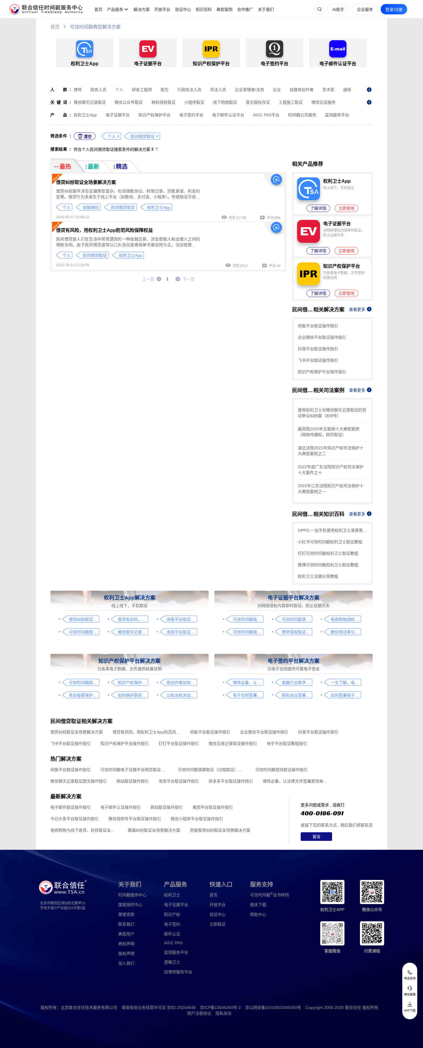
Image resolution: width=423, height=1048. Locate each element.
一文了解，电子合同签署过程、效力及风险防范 (346, 682)
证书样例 (269, 894)
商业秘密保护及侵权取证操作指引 (84, 695)
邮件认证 (172, 934)
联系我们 (126, 924)
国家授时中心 (130, 904)
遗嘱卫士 (172, 962)
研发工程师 (142, 89)
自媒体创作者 (301, 89)
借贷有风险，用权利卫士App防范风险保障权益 (104, 230)
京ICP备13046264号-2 (220, 1007)
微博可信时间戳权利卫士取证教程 (328, 564)
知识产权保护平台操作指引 (322, 371)
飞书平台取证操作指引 (318, 360)
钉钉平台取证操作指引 (179, 743)
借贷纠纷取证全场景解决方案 (86, 182)
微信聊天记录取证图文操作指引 (133, 632)
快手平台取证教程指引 (287, 743)
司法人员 (218, 89)
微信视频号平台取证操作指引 (134, 818)
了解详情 (318, 208)
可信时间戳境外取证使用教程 (248, 632)
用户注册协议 (199, 1013)
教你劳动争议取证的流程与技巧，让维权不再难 (346, 632)
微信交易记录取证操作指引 (233, 743)
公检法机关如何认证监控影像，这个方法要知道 (182, 695)
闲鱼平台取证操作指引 (318, 325)
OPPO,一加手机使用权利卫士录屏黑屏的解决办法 (332, 530)
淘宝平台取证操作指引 (182, 632)
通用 (347, 89)
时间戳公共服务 (302, 115)
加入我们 (126, 963)
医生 (165, 89)
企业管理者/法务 (249, 89)
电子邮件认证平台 (228, 115)
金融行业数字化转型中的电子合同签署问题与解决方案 (297, 682)
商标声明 (126, 943)
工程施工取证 (291, 102)
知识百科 (204, 9)
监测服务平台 (337, 115)
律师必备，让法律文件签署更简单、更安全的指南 (248, 682)
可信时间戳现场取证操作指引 (84, 632)
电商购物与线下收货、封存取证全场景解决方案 (84, 830)
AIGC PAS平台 (266, 115)
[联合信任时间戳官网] (46, 9)
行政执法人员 (189, 89)
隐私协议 (224, 1013)
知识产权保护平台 (154, 115)
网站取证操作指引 (133, 781)
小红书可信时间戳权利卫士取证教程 (330, 542)
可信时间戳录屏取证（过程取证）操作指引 (297, 619)
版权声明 (126, 953)
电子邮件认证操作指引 (120, 807)
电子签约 (172, 924)
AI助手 (338, 9)
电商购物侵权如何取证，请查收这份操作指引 (346, 619)
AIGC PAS (173, 943)
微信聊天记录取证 (90, 102)
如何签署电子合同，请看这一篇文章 (346, 695)
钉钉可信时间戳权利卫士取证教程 (328, 553)
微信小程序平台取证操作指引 (197, 818)
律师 (78, 89)
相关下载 (258, 904)
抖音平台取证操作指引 (318, 348)
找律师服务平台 (178, 972)
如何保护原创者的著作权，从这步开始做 (133, 695)
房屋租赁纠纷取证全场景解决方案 (220, 830)
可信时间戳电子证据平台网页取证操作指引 (248, 619)
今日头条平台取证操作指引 (74, 818)
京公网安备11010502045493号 (273, 1007)
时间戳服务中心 (132, 895)
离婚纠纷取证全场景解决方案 (154, 830)
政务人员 (98, 89)
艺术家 (328, 89)
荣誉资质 (126, 914)
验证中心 (183, 9)
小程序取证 (194, 102)
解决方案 (142, 9)
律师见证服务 (323, 102)
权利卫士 (172, 895)
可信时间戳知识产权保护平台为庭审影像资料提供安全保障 (84, 682)
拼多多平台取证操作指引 (231, 781)
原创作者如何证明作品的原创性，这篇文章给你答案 (182, 682)
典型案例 (224, 9)
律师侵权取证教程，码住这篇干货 (297, 632)
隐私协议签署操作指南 (297, 695)
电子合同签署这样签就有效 (248, 695)
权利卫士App (85, 115)
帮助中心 (258, 914)
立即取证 (217, 924)
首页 (98, 9)
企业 (277, 89)
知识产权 (172, 914)
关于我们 (266, 9)
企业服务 (365, 9)
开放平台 (162, 9)
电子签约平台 (191, 115)
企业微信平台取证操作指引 (322, 337)
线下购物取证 (225, 102)
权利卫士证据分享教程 (318, 576)
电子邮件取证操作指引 (70, 807)
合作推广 (245, 9)
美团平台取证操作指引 (213, 807)
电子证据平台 (118, 115)
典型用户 (126, 934)
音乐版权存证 (258, 102)
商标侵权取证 (163, 102)
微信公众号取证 (129, 102)
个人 (119, 89)
